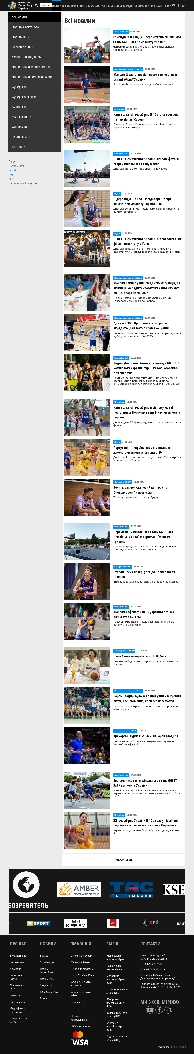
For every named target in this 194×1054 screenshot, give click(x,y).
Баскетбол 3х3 (121, 32)
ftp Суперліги (17, 1002)
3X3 (92, 6)
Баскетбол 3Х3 (22, 47)
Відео (117, 194)
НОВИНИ (56, 6)
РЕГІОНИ (86, 6)
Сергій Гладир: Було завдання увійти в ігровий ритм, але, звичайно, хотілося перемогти (147, 698)
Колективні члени (16, 977)
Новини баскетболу (25, 27)
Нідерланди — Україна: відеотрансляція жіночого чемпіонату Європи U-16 (142, 201)
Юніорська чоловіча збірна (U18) (115, 1003)
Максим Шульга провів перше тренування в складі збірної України (145, 77)
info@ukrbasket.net (154, 969)
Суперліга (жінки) (24, 97)
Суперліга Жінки (80, 962)
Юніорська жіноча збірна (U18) (116, 1015)
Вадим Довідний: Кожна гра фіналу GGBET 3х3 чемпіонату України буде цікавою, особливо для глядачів (146, 368)
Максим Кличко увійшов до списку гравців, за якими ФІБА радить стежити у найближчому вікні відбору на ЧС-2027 (146, 288)
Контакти (15, 995)
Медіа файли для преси (17, 1010)
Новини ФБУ (21, 37)
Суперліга (19, 87)
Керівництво (17, 962)
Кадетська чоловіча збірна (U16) (115, 1026)
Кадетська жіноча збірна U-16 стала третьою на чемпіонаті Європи (145, 117)
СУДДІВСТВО (118, 6)
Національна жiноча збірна (114, 967)
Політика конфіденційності (80, 1018)
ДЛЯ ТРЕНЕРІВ (102, 6)
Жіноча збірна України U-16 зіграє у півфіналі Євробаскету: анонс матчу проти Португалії (145, 823)
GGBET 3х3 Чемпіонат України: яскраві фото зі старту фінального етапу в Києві (146, 161)
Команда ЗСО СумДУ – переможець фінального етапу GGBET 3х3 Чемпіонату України (147, 39)
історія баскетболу (159, 6)
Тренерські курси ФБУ (125, 731)
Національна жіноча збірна (31, 67)
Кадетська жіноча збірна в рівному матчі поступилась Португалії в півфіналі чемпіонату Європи (147, 412)
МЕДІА (129, 6)
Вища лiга (19, 107)
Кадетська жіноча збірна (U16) (116, 1038)
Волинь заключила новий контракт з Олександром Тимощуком (140, 490)
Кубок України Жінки (82, 975)
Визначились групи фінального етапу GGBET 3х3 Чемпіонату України (145, 783)
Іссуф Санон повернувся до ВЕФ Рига (139, 656)
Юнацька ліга (21, 136)
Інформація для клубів (19, 1020)
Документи (16, 969)
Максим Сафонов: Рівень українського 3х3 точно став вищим (143, 614)
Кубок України (21, 116)
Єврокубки (19, 126)
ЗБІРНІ (65, 6)
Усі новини (19, 17)
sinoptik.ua (25, 183)
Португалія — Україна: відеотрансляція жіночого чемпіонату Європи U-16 (141, 450)
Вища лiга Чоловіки (82, 969)
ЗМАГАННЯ (75, 6)
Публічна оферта (80, 1026)
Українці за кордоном (26, 57)
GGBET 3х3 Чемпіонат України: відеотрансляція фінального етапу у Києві (147, 241)
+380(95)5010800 (152, 964)
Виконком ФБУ (18, 955)
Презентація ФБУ (17, 987)
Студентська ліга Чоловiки (81, 984)
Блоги (43, 998)
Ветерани (18, 146)
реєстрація (140, 6)
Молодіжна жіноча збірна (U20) (117, 991)
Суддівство (46, 985)
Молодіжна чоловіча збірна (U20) (115, 979)
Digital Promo (178, 1046)
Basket (44, 955)
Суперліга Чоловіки (82, 955)
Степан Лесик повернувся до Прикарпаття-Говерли (144, 574)
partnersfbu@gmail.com (157, 975)
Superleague (47, 962)
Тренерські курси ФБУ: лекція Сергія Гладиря (145, 736)
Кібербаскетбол (49, 992)
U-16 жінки (119, 109)
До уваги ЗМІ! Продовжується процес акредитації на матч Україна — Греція (141, 325)
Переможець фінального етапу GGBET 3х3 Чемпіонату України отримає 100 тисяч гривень (143, 536)
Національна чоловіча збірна (32, 77)
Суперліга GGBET (122, 482)
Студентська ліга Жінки (81, 994)
